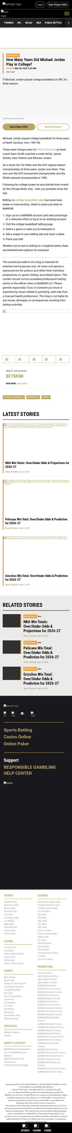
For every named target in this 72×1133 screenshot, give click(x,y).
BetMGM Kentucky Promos (50, 1008)
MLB (39, 22)
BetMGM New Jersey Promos (51, 1037)
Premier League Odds (47, 934)
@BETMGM (21, 384)
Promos (8, 22)
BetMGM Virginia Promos (49, 1059)
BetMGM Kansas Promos (49, 1005)
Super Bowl (9, 999)
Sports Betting (18, 730)
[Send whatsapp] (49, 359)
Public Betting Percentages (16, 1065)
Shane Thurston (11, 472)
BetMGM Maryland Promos (50, 1014)
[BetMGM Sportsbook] (13, 4)
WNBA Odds (43, 937)
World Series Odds (12, 1015)
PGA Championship (13, 996)
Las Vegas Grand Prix (13, 987)
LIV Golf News (44, 911)
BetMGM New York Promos (50, 1040)
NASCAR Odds (10, 927)
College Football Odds (48, 908)
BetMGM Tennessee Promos (50, 1056)
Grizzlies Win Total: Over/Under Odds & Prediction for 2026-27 (41, 679)
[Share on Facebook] (22, 359)
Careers (7, 1035)
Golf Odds (8, 914)
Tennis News (43, 949)
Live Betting (9, 921)
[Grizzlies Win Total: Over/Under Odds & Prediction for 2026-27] (12, 673)
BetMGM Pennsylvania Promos (52, 1053)
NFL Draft (8, 993)
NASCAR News (44, 943)
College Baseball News (48, 953)
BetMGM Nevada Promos (49, 1033)
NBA (39, 616)
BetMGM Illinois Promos (48, 995)
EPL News (42, 940)
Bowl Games (9, 977)
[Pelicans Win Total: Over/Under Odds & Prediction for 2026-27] (12, 647)
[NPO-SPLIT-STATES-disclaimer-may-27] (36, 328)
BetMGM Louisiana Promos (50, 1011)
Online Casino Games (13, 954)
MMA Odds (9, 924)
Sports (46, 397)
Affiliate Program (11, 1032)
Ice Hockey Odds (11, 918)
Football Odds (10, 911)
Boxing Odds (9, 908)
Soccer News (43, 946)
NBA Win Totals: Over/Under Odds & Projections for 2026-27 (42, 626)
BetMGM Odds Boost (47, 986)
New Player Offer (19, 127)
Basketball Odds (11, 905)
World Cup (9, 1012)
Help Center (18, 773)
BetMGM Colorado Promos (50, 992)
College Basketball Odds (48, 905)
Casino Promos (45, 973)
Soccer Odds (9, 930)
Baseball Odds (10, 902)
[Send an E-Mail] (36, 359)
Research (8, 1056)
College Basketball (14, 397)
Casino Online (17, 736)
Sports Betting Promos (48, 976)
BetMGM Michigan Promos (50, 1024)
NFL (19, 22)
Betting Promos (53, 127)
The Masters (9, 1002)
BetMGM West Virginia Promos (51, 1068)
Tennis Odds (9, 934)
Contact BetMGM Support (15, 1052)
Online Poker (16, 743)
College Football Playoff (15, 983)
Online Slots (9, 960)
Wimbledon (9, 1009)
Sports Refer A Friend (47, 979)
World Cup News (45, 959)
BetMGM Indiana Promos (49, 998)
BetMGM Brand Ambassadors (17, 1049)
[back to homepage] (8, 13)
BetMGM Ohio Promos (48, 1049)
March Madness (11, 1018)
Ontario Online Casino (14, 963)
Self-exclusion (10, 1062)
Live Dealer (9, 950)
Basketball (13, 55)
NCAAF (28, 22)
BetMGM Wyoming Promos (50, 1072)
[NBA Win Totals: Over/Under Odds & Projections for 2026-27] (12, 620)
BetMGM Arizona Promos (49, 989)
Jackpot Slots (10, 947)
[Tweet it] (9, 359)
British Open (9, 980)
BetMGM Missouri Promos (49, 1030)
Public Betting (53, 22)
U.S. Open (8, 1006)
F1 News (42, 956)
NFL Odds (42, 924)
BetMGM (10, 68)
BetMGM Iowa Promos (48, 1001)
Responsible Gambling (30, 767)
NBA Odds (42, 921)
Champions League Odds (49, 902)
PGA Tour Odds (44, 930)
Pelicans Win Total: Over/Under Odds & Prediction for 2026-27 (41, 652)
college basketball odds (29, 200)
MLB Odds (42, 914)
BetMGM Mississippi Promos (50, 1027)
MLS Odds (42, 918)
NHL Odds (42, 927)
